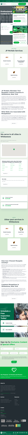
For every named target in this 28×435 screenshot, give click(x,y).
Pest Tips (16, 399)
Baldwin (11, 170)
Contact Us (16, 403)
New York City (10, 41)
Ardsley (20, 165)
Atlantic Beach (21, 168)
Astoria (11, 168)
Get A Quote (16, 42)
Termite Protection (7, 60)
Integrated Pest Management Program (6, 400)
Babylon (3, 170)
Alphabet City (12, 163)
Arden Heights (12, 165)
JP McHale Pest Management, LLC (5, 393)
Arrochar (3, 168)
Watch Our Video (23, 42)
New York (5, 41)
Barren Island (21, 170)
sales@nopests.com (3, 413)
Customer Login (17, 404)
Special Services (14, 75)
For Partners (16, 400)
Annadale (3, 165)
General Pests (21, 232)
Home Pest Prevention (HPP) (5, 399)
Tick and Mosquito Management (21, 61)
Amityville (20, 163)
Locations (2, 41)
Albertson (3, 163)
